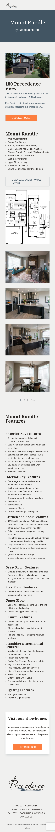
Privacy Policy (39, 824)
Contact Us (26, 817)
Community (31, 806)
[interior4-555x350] (28, 391)
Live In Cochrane (20, 809)
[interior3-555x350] (28, 355)
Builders (37, 809)
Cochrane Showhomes (32, 813)
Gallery (12, 813)
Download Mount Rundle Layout (26, 181)
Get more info (27, 747)
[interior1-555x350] (28, 282)
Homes (18, 806)
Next (33, 400)
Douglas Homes (21, 118)
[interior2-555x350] (28, 318)
